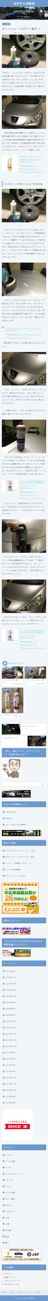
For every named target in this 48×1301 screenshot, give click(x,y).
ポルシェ (9, 1205)
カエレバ (31, 162)
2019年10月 (11, 1046)
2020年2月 (10, 1027)
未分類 (8, 1230)
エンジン (9, 1155)
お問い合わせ (10, 812)
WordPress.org (11, 1284)
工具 (7, 1218)
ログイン (8, 1274)
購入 (7, 1243)
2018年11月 (11, 1084)
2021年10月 (11, 983)
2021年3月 (10, 990)
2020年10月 (11, 996)
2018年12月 (11, 1077)
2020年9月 (10, 1002)
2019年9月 (10, 1052)
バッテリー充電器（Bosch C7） (19, 863)
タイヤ (8, 1167)
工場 (7, 1224)
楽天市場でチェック (29, 166)
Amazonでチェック (29, 169)
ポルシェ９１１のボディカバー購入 (20, 857)
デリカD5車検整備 (12, 869)
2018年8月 (10, 1102)
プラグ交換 (10, 1192)
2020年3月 (10, 1021)
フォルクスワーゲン (14, 1174)
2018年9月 (10, 1096)
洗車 (7, 1236)
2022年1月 (10, 977)
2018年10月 (11, 1090)
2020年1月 (10, 1034)
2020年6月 (10, 1008)
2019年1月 (10, 1071)
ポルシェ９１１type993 (15, 876)
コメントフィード (12, 1280)
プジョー (9, 1186)
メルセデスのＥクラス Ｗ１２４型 (20, 851)
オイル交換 (10, 1161)
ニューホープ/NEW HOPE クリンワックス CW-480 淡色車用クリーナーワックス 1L (32, 483)
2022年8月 (10, 971)
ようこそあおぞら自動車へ (16, 824)
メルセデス (10, 1211)
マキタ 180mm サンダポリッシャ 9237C (23, 328)
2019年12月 (11, 1040)
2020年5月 (10, 1015)
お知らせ (9, 818)
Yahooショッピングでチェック (34, 172)
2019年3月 (10, 1059)
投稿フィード (10, 1277)
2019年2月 (10, 1065)
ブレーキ (9, 1180)
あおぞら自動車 (24, 3)
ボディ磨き (6, 24)
